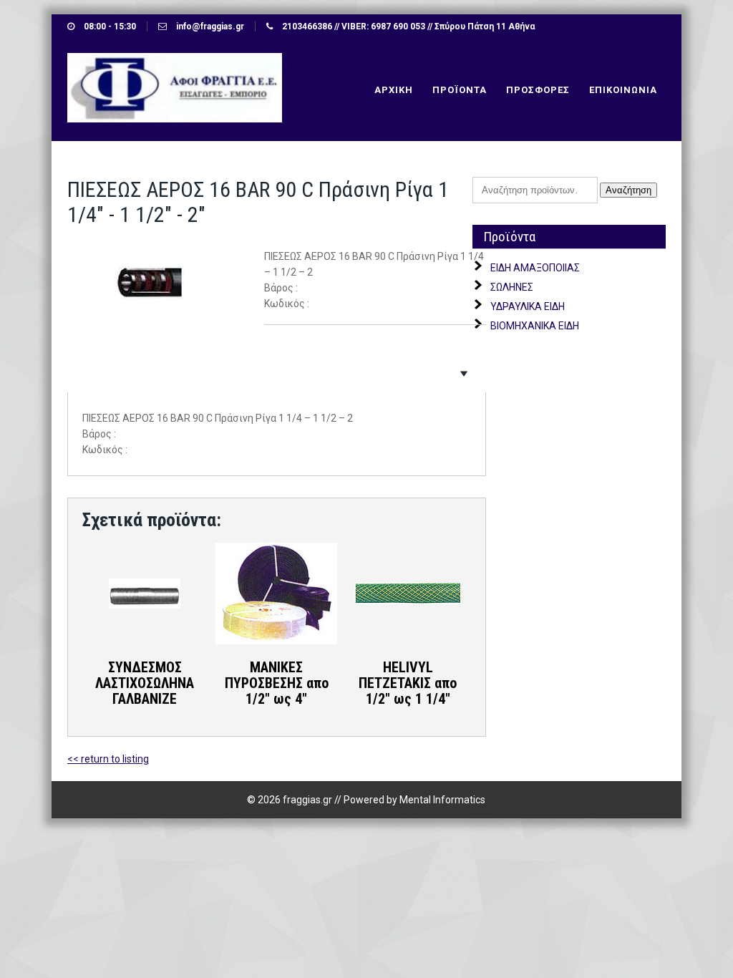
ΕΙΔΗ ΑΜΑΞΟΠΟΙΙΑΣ (535, 267)
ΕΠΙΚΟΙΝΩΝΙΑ (623, 89)
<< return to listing (108, 759)
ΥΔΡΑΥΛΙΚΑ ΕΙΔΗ (527, 306)
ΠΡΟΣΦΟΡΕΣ (538, 89)
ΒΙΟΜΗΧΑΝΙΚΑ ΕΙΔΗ (534, 325)
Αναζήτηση (628, 190)
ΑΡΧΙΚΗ (393, 89)
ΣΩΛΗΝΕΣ (511, 287)
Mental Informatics (442, 799)
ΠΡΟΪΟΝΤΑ (459, 89)
